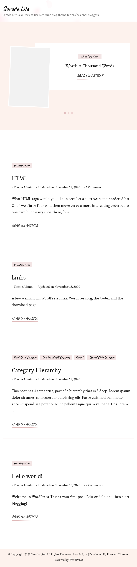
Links (19, 277)
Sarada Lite (16, 8)
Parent (79, 357)
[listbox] (68, 76)
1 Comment (93, 187)
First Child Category (25, 357)
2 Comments (94, 485)
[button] (65, 112)
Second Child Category (101, 357)
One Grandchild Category (56, 357)
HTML (19, 178)
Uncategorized (89, 56)
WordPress (76, 560)
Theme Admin (23, 187)
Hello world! (27, 476)
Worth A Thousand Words (90, 66)
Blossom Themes (117, 554)
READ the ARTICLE (90, 75)
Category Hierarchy (36, 370)
